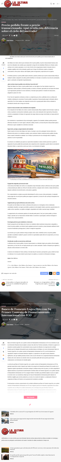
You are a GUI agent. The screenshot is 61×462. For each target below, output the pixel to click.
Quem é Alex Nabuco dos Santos (16, 267)
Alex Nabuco (14, 265)
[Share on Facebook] (10, 35)
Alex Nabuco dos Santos (25, 265)
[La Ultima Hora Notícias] (16, 3)
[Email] (14, 35)
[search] (51, 3)
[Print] (17, 35)
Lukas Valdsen (10, 40)
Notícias (3, 22)
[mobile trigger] (2, 3)
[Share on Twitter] (12, 35)
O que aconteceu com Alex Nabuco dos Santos (45, 265)
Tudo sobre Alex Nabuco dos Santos (36, 267)
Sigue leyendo (30, 397)
